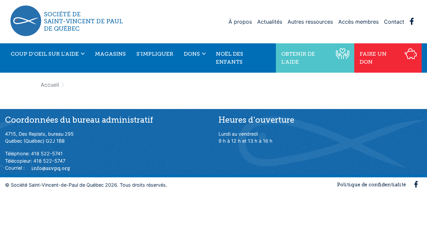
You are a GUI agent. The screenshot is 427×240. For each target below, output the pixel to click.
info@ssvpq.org (50, 168)
